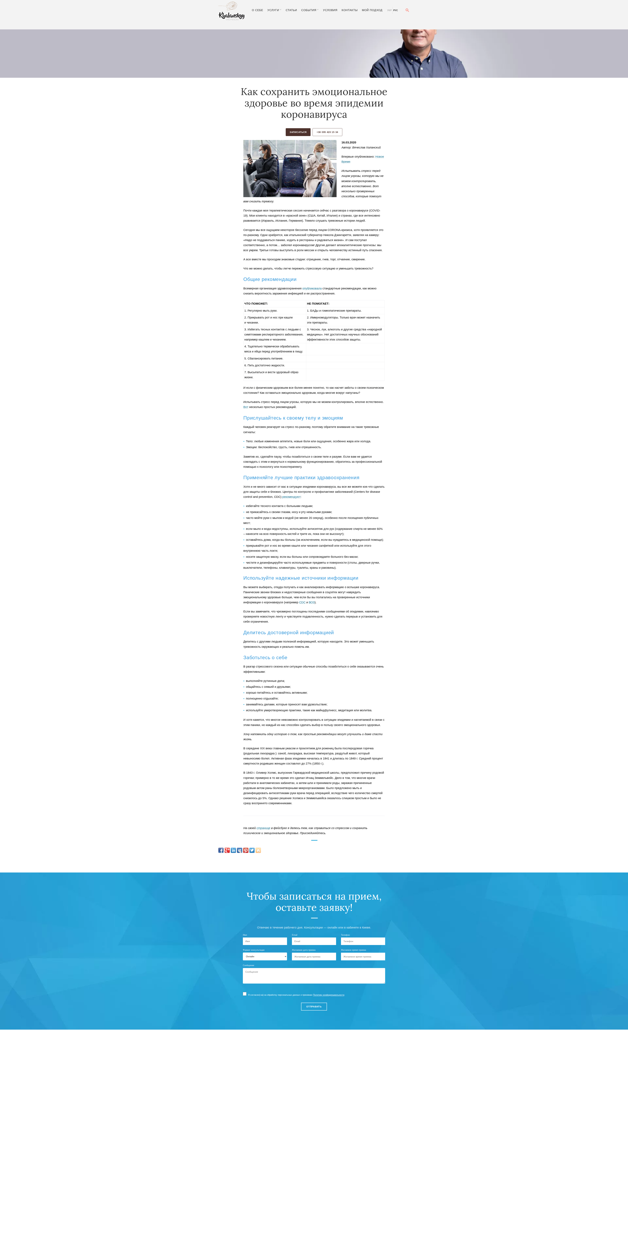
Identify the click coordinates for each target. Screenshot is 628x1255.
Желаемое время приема (353, 950)
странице (263, 828)
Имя (245, 935)
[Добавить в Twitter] (252, 850)
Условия (330, 10)
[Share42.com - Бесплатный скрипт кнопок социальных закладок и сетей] (258, 850)
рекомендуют (291, 496)
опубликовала (312, 288)
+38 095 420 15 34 (327, 132)
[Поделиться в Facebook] (221, 850)
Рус (395, 10)
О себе (257, 10)
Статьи (291, 10)
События (308, 10)
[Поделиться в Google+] (227, 850)
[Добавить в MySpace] (239, 850)
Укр (389, 10)
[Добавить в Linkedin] (233, 850)
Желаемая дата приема (303, 950)
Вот (245, 407)
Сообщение (248, 965)
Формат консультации (253, 950)
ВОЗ (312, 602)
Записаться (298, 132)
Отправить (314, 1006)
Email (294, 935)
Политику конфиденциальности (328, 995)
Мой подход (372, 10)
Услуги (273, 10)
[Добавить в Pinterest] (245, 850)
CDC (302, 602)
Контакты (350, 10)
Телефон (345, 935)
